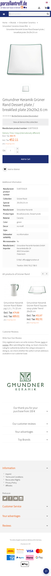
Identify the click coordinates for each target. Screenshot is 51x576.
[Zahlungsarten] (25, 558)
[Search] (48, 14)
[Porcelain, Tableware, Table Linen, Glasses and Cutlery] (15, 4)
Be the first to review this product (25, 116)
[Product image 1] (25, 88)
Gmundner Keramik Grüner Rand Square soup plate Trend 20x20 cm (37, 307)
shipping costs (10, 144)
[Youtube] (15, 498)
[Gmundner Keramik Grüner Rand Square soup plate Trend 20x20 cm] (37, 289)
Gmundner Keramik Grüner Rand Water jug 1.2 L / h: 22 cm (13, 305)
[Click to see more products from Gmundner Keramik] (25, 381)
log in (43, 342)
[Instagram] (20, 498)
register (5, 345)
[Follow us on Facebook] (10, 498)
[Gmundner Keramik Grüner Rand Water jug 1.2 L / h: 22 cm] (14, 289)
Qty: (4, 150)
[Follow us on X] (5, 498)
